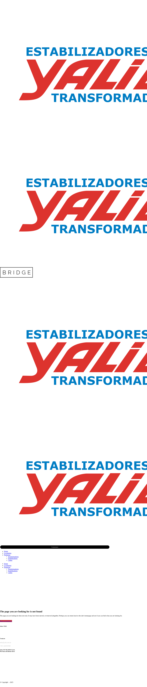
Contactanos (54, 547)
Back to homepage (6, 621)
